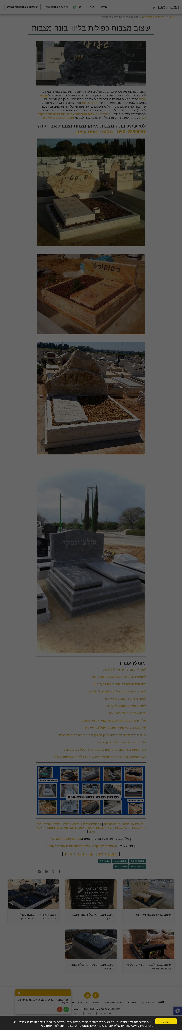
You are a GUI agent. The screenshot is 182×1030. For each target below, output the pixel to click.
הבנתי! (166, 1021)
